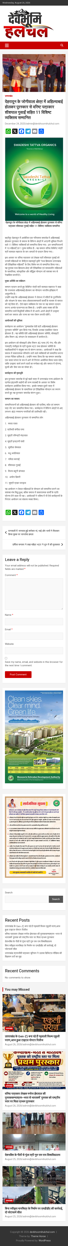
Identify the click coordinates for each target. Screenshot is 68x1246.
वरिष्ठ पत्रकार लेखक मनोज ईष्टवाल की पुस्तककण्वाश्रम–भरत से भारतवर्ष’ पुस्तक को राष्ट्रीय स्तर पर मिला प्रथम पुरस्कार (32, 1097)
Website (9, 643)
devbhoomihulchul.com (42, 1231)
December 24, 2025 (15, 123)
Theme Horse (38, 1236)
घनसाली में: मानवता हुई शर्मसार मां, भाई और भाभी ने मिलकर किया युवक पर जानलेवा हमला (33, 532)
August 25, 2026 (13, 1159)
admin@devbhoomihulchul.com (42, 123)
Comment (11, 575)
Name (9, 614)
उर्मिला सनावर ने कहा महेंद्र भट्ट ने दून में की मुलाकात (36, 544)
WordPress (45, 1240)
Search (9, 892)
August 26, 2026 (13, 1044)
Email (9, 629)
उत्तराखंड (9, 96)
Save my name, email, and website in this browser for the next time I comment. (34, 663)
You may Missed (17, 989)
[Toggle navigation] (6, 45)
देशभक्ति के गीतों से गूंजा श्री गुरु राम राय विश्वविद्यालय (28, 941)
